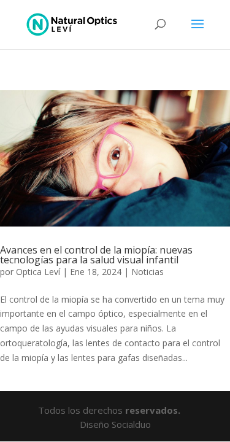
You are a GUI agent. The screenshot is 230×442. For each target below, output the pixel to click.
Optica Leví (38, 271)
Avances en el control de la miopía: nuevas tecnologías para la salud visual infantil (96, 254)
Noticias (147, 271)
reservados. (154, 410)
